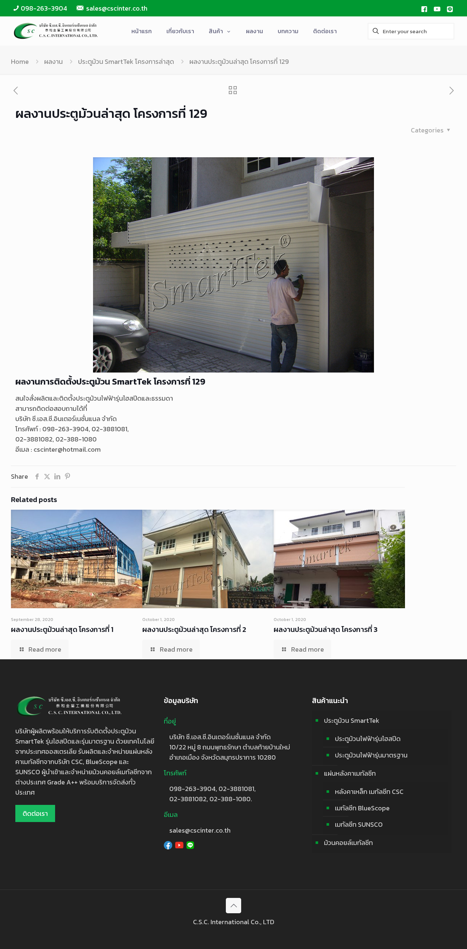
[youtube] (437, 8)
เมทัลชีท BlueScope (362, 808)
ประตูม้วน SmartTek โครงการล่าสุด (126, 61)
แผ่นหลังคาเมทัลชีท (350, 773)
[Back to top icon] (233, 905)
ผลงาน (53, 61)
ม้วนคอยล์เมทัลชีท (348, 843)
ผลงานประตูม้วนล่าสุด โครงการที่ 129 (239, 61)
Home (20, 61)
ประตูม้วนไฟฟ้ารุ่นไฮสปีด (368, 739)
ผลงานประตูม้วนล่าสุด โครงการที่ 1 (62, 629)
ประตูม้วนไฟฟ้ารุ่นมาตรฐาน (371, 755)
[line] (449, 8)
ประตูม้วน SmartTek (351, 720)
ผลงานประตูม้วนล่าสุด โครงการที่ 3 (326, 629)
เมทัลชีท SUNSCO (359, 824)
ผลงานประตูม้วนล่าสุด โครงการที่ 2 (194, 629)
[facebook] (424, 8)
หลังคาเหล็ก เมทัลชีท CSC (369, 791)
